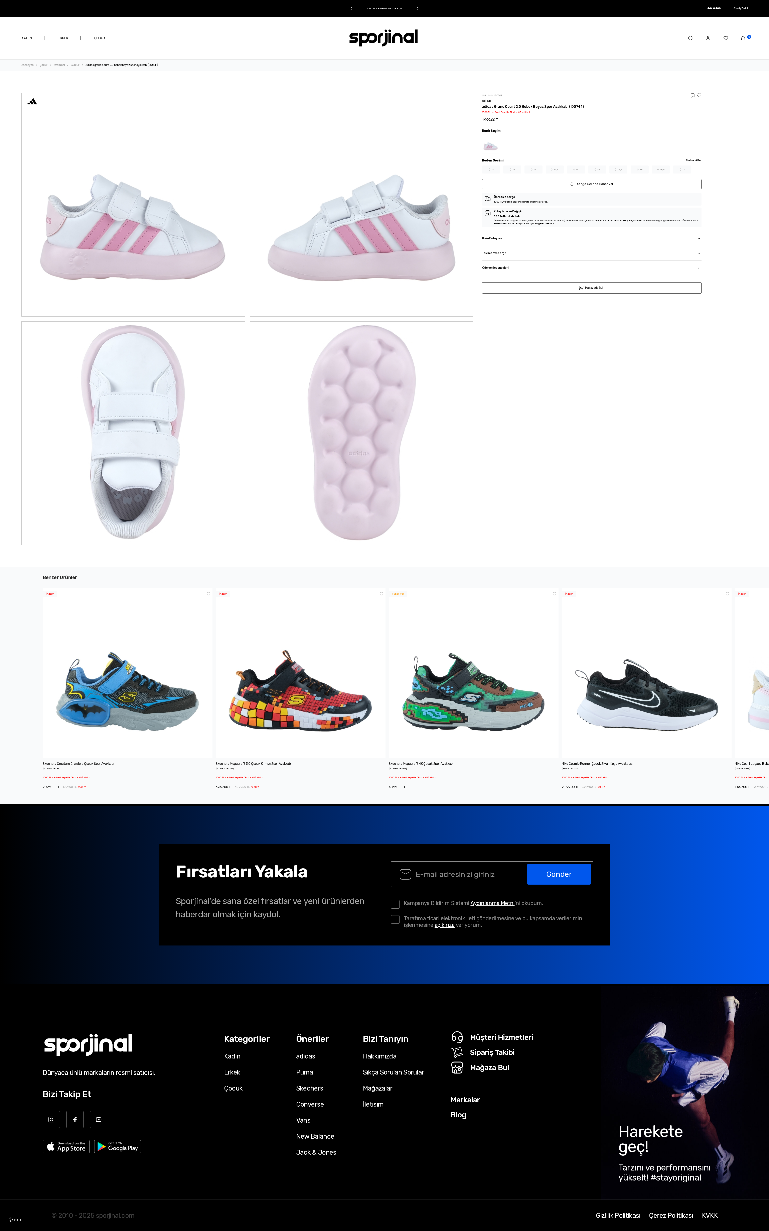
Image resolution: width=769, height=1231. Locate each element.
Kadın (232, 1056)
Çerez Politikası (671, 1215)
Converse (310, 1104)
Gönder (559, 874)
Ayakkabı (59, 65)
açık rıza (445, 925)
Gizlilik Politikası (618, 1215)
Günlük (75, 65)
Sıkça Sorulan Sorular (393, 1072)
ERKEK (62, 38)
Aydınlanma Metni (492, 903)
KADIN (26, 38)
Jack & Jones (316, 1152)
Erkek (232, 1072)
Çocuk (43, 65)
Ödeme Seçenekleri (495, 267)
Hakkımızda (380, 1056)
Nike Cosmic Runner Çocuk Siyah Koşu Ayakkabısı (597, 764)
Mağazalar (378, 1088)
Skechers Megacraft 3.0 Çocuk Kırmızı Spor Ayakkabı (253, 764)
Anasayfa (27, 65)
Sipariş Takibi (741, 8)
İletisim (373, 1104)
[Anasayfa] (383, 38)
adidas (305, 1056)
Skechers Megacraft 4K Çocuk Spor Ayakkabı (421, 764)
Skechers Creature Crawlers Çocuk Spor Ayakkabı (78, 764)
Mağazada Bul (594, 288)
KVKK (710, 1215)
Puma (304, 1072)
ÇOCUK (99, 38)
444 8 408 (714, 8)
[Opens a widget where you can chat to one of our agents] (15, 1220)
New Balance (315, 1136)
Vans (303, 1120)
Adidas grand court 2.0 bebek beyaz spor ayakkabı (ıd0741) (122, 65)
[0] (743, 38)
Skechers (309, 1088)
